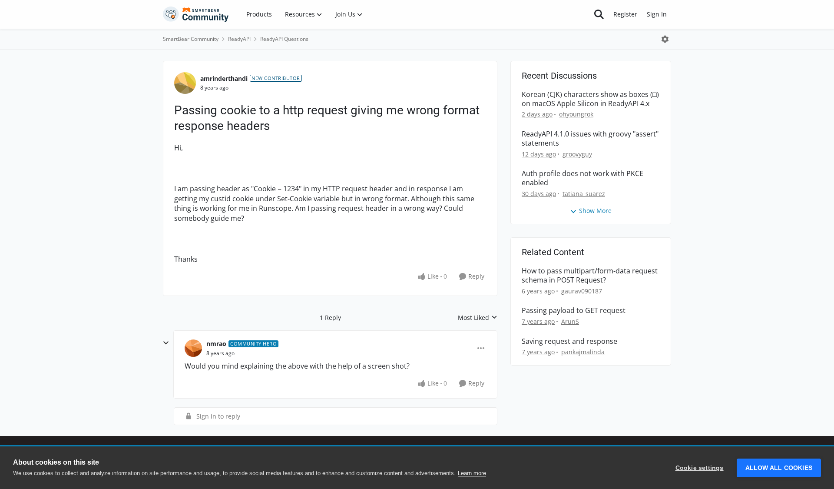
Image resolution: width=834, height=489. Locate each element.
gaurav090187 (581, 291)
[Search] (599, 14)
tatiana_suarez (584, 194)
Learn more (472, 473)
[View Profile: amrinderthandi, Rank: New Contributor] (185, 83)
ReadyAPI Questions (284, 39)
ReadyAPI (239, 39)
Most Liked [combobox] (477, 317)
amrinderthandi (224, 78)
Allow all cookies (778, 468)
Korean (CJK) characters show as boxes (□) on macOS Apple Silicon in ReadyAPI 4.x (590, 99)
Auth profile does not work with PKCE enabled (582, 178)
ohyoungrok (576, 114)
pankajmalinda (583, 352)
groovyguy (577, 154)
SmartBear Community (190, 39)
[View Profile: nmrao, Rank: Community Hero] (193, 348)
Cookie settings (699, 468)
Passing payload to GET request (574, 310)
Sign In (657, 14)
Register (625, 14)
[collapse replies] (166, 343)
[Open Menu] (665, 39)
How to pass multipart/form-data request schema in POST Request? (590, 275)
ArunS (570, 321)
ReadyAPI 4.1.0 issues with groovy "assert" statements (590, 139)
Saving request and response (569, 341)
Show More (595, 210)
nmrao (216, 343)
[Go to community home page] (196, 14)
